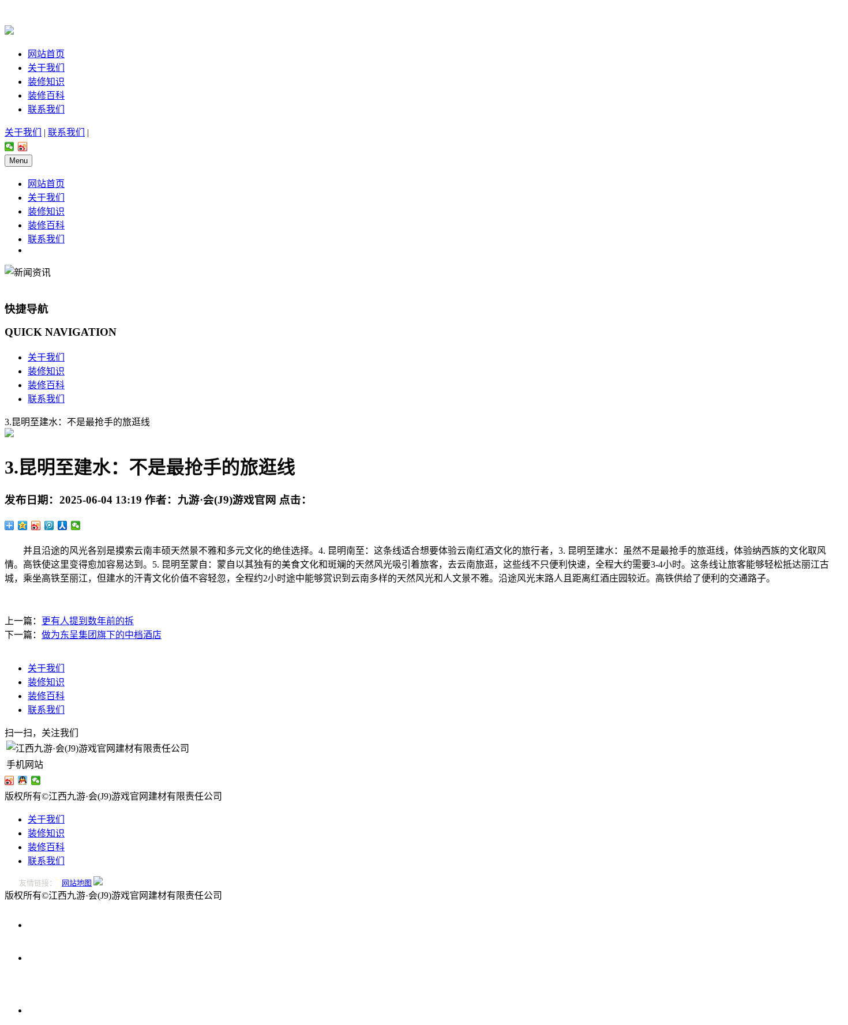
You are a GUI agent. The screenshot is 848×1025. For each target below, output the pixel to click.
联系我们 (46, 109)
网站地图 (77, 882)
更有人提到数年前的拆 (88, 621)
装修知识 (46, 82)
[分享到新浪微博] (23, 146)
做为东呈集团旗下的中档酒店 (102, 635)
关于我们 (46, 68)
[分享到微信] (9, 146)
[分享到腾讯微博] (49, 525)
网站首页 (46, 54)
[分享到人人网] (62, 525)
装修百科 (46, 95)
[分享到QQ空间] (23, 525)
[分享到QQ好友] (23, 780)
